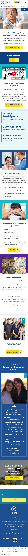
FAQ (21, 310)
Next (23, 319)
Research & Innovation (9, 6)
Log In (12, 60)
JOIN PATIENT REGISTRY (12, 47)
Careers (5, 540)
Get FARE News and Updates (9, 492)
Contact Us (6, 538)
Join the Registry (12, 352)
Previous (23, 322)
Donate (17, 2)
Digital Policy (18, 546)
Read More (14, 529)
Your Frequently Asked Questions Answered (14, 343)
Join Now (12, 249)
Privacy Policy (8, 551)
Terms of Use (10, 546)
